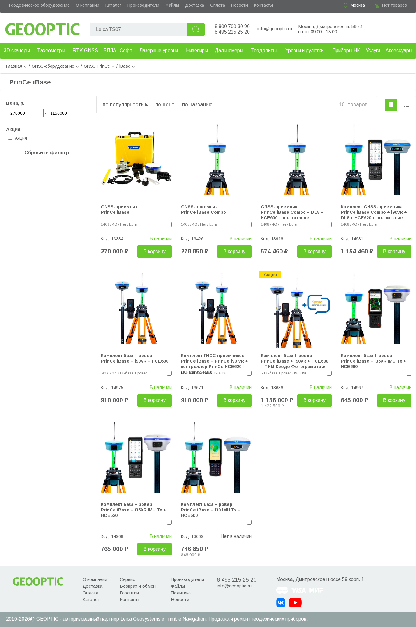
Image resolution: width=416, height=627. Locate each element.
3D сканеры (17, 50)
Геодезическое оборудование (39, 5)
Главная (14, 66)
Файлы (172, 5)
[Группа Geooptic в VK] (280, 602)
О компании (87, 5)
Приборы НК (346, 50)
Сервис (127, 579)
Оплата (217, 5)
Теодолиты (264, 50)
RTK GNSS (85, 50)
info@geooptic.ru (274, 28)
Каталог (113, 5)
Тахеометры (51, 50)
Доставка (194, 5)
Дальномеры (229, 50)
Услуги (373, 50)
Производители (143, 5)
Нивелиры (197, 50)
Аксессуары (399, 50)
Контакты (263, 5)
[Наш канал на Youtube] (295, 602)
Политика (181, 592)
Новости (239, 5)
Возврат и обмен (138, 586)
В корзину (154, 251)
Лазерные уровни (158, 50)
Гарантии (129, 592)
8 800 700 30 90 (232, 26)
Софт (126, 50)
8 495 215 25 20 (232, 31)
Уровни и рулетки (304, 50)
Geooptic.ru (43, 27)
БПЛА (109, 50)
